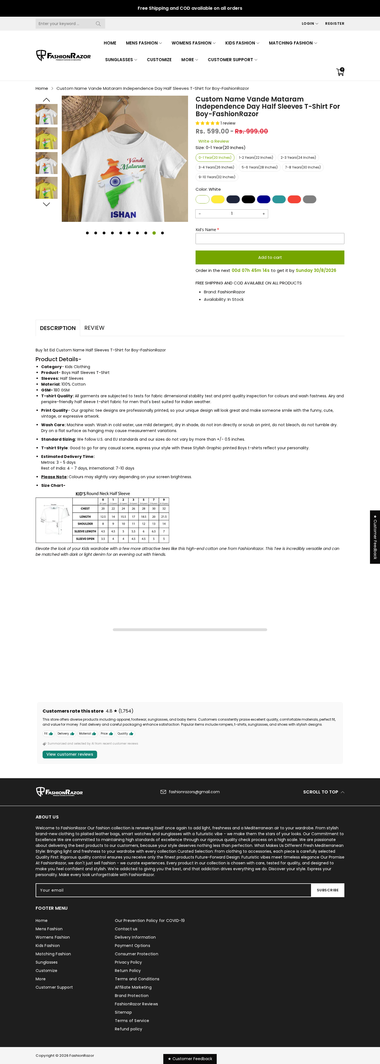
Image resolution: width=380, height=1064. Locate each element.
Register (334, 23)
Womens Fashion (191, 43)
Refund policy (128, 1029)
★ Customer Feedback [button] (375, 537)
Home (110, 43)
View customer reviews (69, 754)
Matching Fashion (291, 43)
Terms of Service (132, 1020)
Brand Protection (132, 995)
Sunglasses (119, 60)
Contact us (126, 929)
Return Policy (128, 970)
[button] (47, 100)
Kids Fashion (240, 43)
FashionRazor (231, 292)
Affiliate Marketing (133, 987)
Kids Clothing (77, 366)
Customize (159, 60)
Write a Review (213, 141)
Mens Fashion (142, 43)
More (187, 60)
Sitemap (123, 1012)
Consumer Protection (136, 954)
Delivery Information (135, 937)
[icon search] (98, 24)
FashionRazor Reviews (136, 1004)
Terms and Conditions (137, 979)
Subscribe (328, 890)
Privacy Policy (128, 962)
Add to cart (270, 257)
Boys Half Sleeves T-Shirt (86, 372)
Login (308, 23)
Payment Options (132, 945)
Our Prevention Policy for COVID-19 (150, 920)
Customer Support (230, 60)
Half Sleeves (71, 378)
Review (94, 328)
